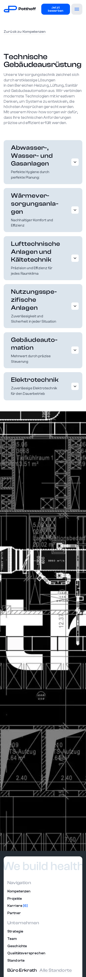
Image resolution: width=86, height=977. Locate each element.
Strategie (15, 931)
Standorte (16, 960)
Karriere (17, 906)
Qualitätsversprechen (26, 953)
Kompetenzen (19, 891)
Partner (14, 913)
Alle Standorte (55, 970)
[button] (76, 9)
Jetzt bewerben (55, 9)
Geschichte (17, 946)
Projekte (14, 899)
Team (12, 939)
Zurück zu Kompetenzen (24, 32)
